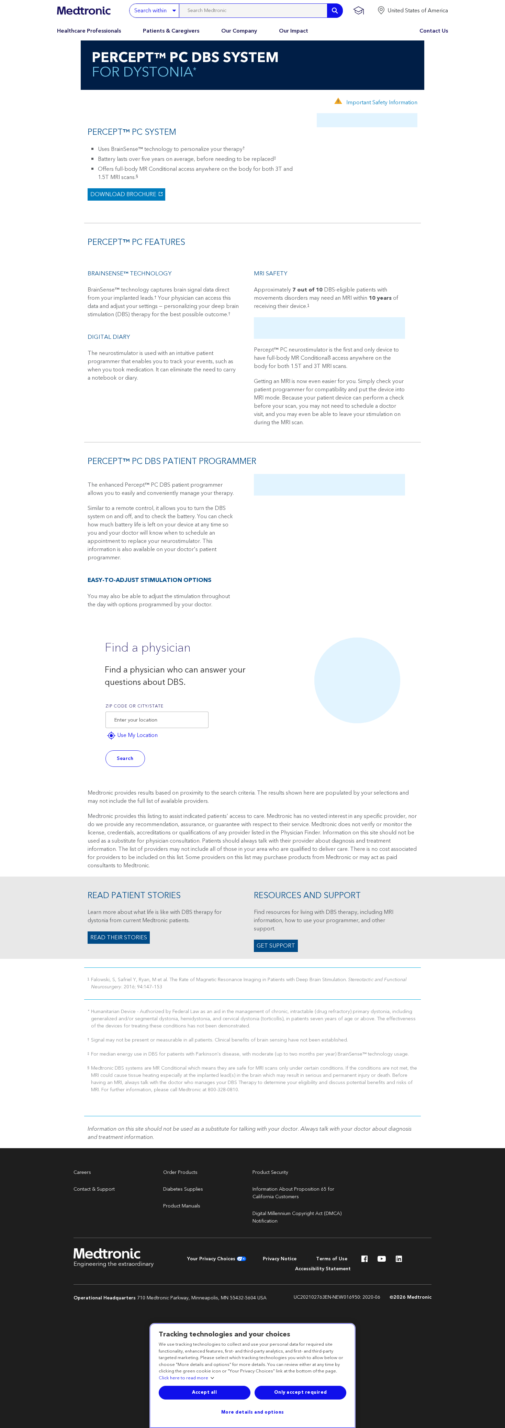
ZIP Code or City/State (134, 706)
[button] (412, 10)
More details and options (252, 1412)
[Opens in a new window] (364, 1260)
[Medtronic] (83, 11)
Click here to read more (183, 1378)
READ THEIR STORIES (118, 937)
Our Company (239, 31)
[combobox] (157, 720)
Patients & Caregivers (171, 31)
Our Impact (293, 31)
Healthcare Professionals (89, 31)
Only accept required (300, 1392)
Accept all (204, 1392)
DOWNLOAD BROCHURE (123, 194)
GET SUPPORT (276, 946)
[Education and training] (358, 11)
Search (125, 758)
